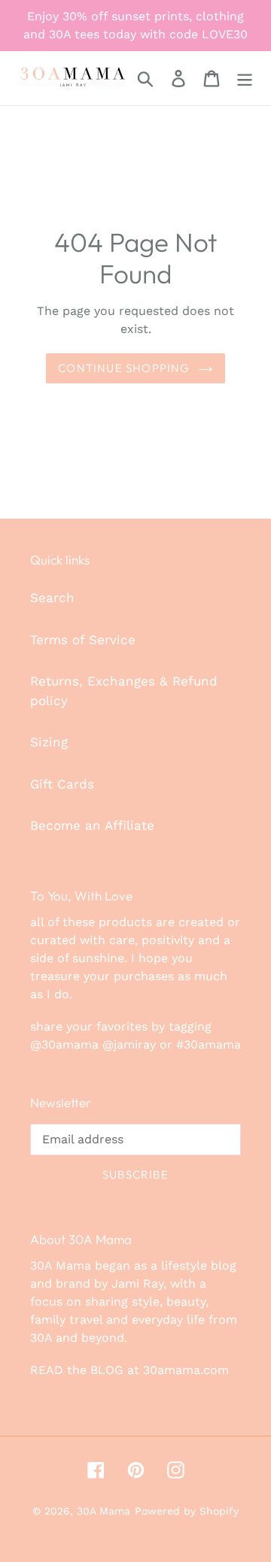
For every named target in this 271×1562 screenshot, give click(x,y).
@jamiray (129, 1044)
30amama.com (186, 1370)
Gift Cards (62, 784)
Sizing (49, 741)
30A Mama (103, 1511)
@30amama (64, 1044)
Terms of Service (83, 639)
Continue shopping (124, 368)
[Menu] (244, 78)
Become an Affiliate (92, 825)
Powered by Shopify (187, 1511)
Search (52, 597)
